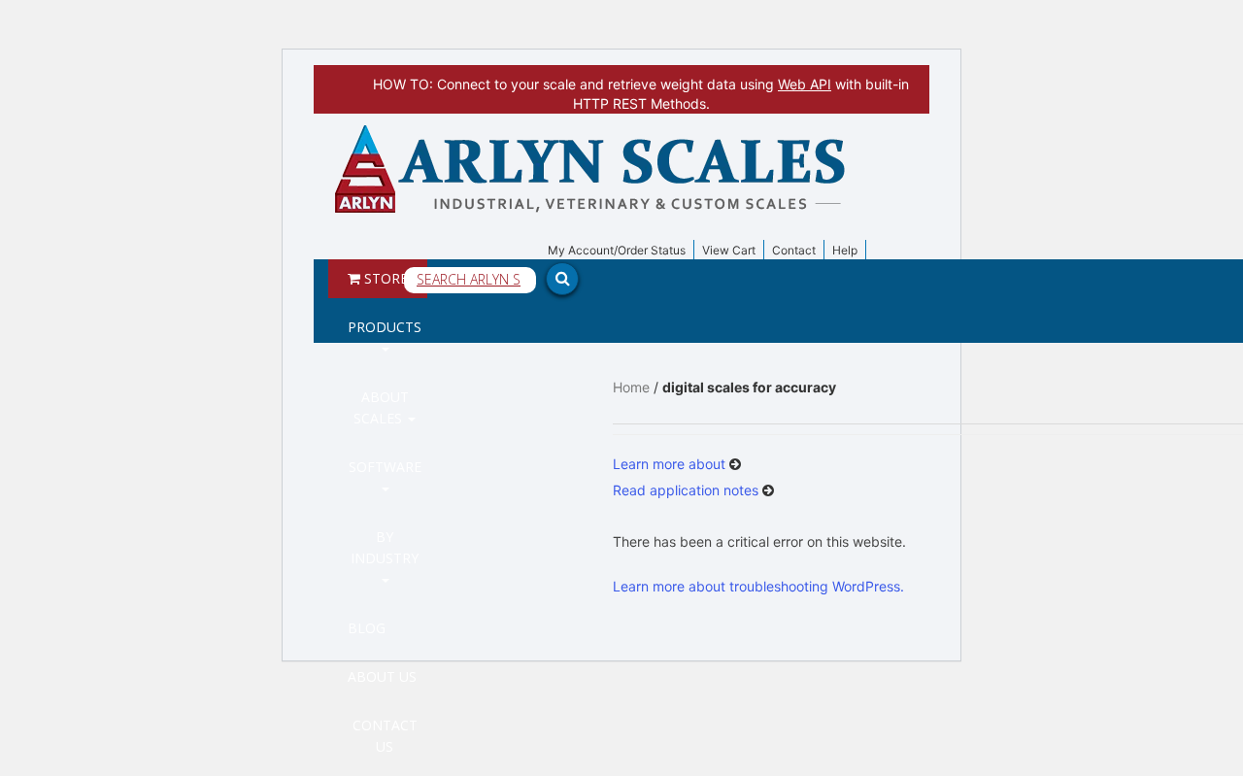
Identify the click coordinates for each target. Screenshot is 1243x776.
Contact (794, 250)
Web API (804, 84)
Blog (367, 628)
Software (385, 466)
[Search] (1087, 133)
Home (631, 387)
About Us (382, 676)
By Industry (385, 547)
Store (384, 278)
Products (384, 327)
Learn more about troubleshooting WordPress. (758, 586)
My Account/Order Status (617, 250)
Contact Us (385, 736)
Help (844, 250)
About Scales (381, 407)
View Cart (729, 250)
